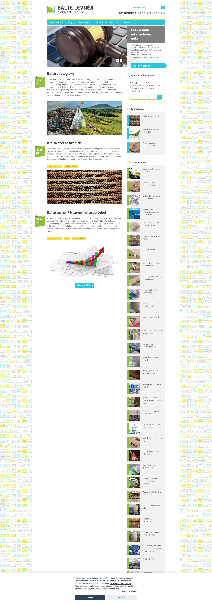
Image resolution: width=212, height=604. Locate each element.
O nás (127, 22)
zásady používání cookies (120, 583)
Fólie (150, 83)
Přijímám (90, 597)
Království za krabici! (64, 143)
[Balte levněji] (51, 9)
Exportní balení (138, 86)
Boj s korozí (136, 83)
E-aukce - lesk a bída (108, 22)
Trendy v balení (138, 88)
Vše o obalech (85, 22)
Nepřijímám (122, 597)
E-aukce (151, 88)
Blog (70, 22)
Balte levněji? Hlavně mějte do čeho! (76, 212)
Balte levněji (56, 22)
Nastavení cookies (129, 591)
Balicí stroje (136, 91)
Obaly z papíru (154, 86)
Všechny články (85, 285)
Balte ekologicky (60, 73)
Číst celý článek (141, 65)
